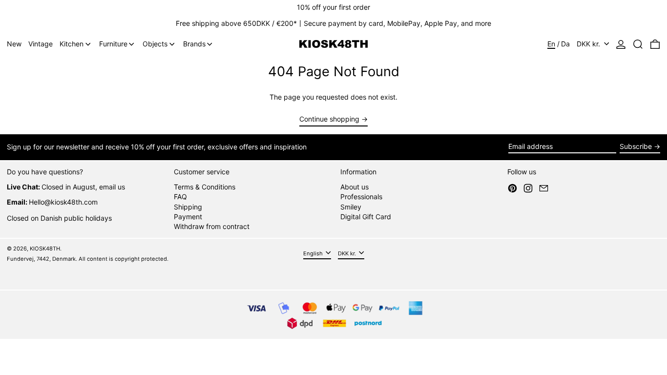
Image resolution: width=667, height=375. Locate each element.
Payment (188, 216)
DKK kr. (589, 44)
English (313, 253)
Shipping (188, 207)
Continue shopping (329, 119)
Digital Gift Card (365, 216)
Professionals (361, 196)
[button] (638, 44)
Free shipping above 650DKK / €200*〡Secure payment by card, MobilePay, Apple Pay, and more (333, 23)
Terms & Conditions (204, 187)
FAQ (180, 196)
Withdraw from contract (212, 226)
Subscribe (636, 146)
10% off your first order (333, 7)
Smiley (350, 207)
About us (354, 187)
